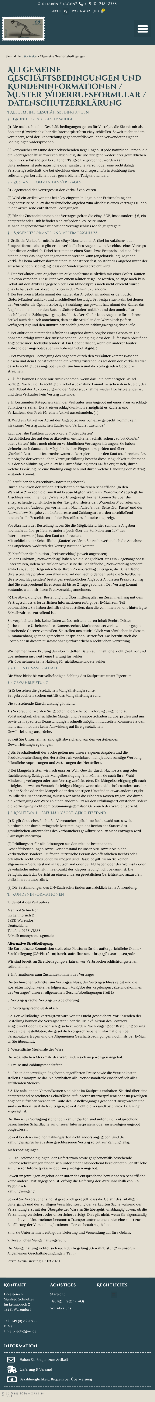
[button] (66, 11)
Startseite (29, 56)
